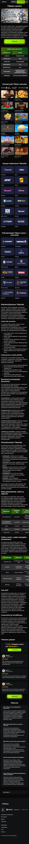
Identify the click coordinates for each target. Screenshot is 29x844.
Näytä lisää (14, 696)
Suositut (3, 87)
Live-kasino (9, 88)
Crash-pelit (15, 88)
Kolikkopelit (23, 87)
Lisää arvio (14, 649)
